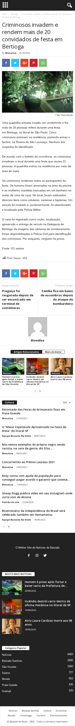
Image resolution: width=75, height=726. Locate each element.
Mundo (6, 678)
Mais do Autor (53, 351)
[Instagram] (38, 555)
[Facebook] (30, 555)
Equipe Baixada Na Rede (16, 435)
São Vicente (9, 666)
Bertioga (14, 14)
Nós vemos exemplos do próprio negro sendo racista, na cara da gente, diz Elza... (33, 446)
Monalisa (10, 52)
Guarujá (6, 691)
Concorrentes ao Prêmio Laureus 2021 (28, 462)
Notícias (7, 373)
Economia (61, 710)
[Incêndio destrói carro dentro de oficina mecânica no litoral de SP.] (37, 366)
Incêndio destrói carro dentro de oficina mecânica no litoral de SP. (37, 380)
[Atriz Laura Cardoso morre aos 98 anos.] (62, 366)
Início (4, 14)
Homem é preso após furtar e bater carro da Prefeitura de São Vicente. (12, 380)
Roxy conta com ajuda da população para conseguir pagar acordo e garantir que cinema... (36, 477)
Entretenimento (58, 715)
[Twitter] (45, 555)
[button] (68, 5)
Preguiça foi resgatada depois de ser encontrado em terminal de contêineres (17, 299)
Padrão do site (10, 502)
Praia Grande (9, 685)
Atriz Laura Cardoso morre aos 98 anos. (61, 378)
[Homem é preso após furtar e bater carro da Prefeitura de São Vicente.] (13, 366)
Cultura (47, 710)
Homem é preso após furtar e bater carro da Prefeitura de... (46, 584)
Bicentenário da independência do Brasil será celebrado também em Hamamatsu (33, 512)
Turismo (40, 715)
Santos (6, 672)
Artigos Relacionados (26, 351)
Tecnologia (26, 715)
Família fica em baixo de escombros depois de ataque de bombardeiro (57, 297)
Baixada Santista (12, 660)
